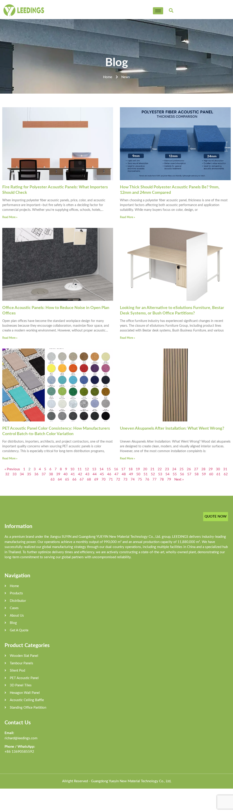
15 (109, 469)
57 (189, 474)
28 (203, 469)
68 (89, 479)
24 (174, 469)
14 (101, 469)
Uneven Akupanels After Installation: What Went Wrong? (172, 428)
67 (82, 479)
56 (182, 474)
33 (15, 474)
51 (146, 474)
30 (218, 469)
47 (116, 474)
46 (109, 474)
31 (225, 469)
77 (154, 479)
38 (51, 474)
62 (226, 474)
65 (67, 479)
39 (58, 474)
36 (36, 474)
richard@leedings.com (21, 738)
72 (118, 479)
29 (211, 469)
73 (125, 479)
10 (72, 469)
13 (94, 469)
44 (95, 474)
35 (29, 474)
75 (140, 479)
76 (147, 479)
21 (152, 469)
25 (182, 469)
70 (103, 479)
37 (44, 474)
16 (116, 469)
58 (197, 474)
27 (196, 469)
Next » (179, 479)
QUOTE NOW (216, 516)
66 (74, 479)
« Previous (12, 469)
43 (87, 474)
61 (218, 474)
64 (60, 479)
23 (167, 469)
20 (145, 469)
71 (111, 479)
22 (160, 469)
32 (7, 474)
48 (124, 474)
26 (189, 469)
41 (73, 474)
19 (138, 469)
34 (22, 474)
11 (80, 469)
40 (65, 474)
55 (175, 474)
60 (211, 474)
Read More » (9, 217)
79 (169, 479)
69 (96, 479)
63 (53, 479)
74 (133, 479)
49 (131, 474)
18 (131, 469)
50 (138, 474)
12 (87, 469)
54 (167, 474)
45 (102, 474)
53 (160, 474)
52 (153, 474)
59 (204, 474)
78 (162, 479)
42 (80, 474)
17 (123, 469)
